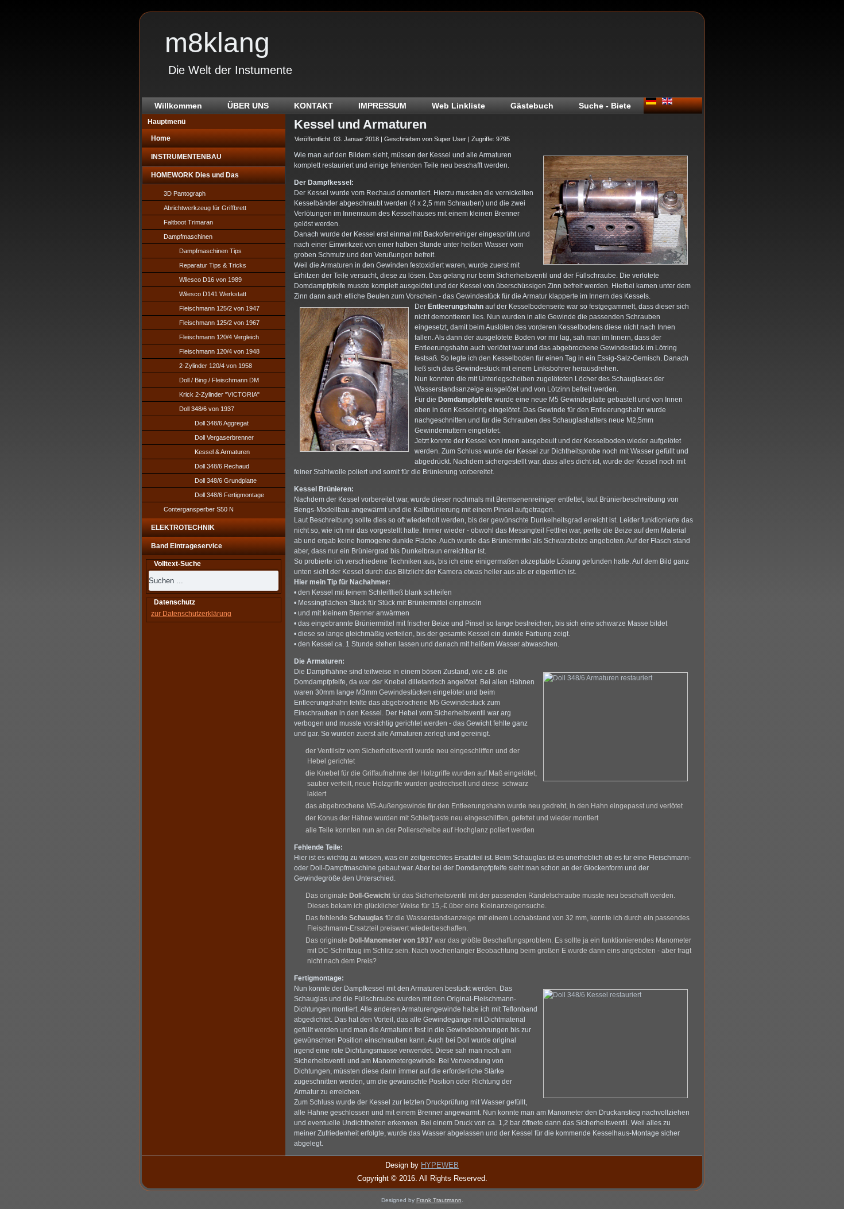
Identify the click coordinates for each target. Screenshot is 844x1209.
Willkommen (178, 105)
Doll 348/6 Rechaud (222, 466)
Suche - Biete (605, 105)
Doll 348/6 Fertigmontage (229, 494)
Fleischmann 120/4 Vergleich (219, 337)
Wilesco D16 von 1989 (210, 279)
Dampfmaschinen (188, 236)
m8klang (217, 43)
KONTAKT (313, 105)
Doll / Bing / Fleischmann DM (219, 380)
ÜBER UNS (248, 105)
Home (161, 138)
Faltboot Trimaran (188, 222)
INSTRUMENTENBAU (186, 157)
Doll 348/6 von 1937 (206, 408)
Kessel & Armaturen (222, 451)
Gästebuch (531, 105)
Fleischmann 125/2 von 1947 (219, 308)
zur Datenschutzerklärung (191, 614)
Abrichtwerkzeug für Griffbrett (205, 207)
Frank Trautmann (439, 1200)
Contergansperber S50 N (199, 509)
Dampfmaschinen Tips (210, 250)
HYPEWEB (440, 1165)
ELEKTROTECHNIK (183, 528)
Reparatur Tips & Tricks (212, 265)
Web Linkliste (458, 105)
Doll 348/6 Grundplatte (226, 480)
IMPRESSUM (382, 105)
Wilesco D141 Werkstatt (212, 293)
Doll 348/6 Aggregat (222, 423)
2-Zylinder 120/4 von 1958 (215, 365)
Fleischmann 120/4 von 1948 (219, 351)
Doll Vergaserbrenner (224, 437)
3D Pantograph (185, 193)
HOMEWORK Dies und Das (195, 175)
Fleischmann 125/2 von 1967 (219, 322)
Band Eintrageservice (186, 546)
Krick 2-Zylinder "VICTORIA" (219, 394)
